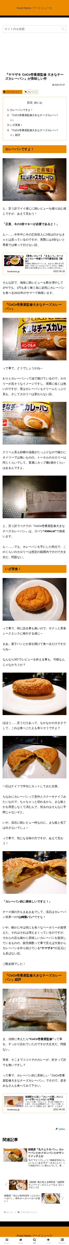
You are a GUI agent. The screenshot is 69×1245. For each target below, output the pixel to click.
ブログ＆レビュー (14, 92)
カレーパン (32, 92)
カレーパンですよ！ (21, 109)
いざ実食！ (16, 124)
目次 (30, 102)
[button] (63, 29)
